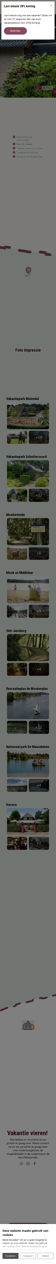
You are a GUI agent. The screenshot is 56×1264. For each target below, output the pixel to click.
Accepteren (10, 1256)
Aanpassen (28, 1256)
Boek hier (15, 30)
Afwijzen (45, 1256)
